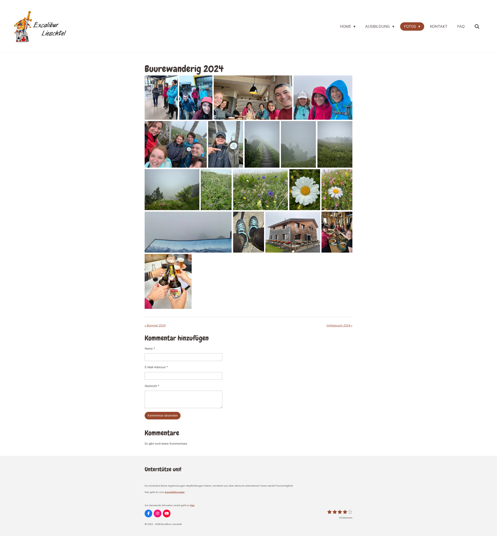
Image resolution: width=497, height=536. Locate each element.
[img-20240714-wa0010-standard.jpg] (248, 232)
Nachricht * (152, 386)
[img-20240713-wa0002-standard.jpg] (195, 97)
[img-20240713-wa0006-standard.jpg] (336, 189)
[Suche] (476, 26)
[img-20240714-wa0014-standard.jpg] (304, 189)
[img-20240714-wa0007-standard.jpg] (225, 144)
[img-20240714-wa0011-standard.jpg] (216, 189)
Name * (150, 348)
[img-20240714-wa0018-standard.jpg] (334, 144)
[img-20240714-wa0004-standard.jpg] (253, 97)
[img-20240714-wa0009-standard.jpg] (168, 281)
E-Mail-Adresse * (156, 367)
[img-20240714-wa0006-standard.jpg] (260, 189)
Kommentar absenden (163, 415)
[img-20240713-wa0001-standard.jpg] (161, 97)
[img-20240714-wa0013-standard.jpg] (262, 144)
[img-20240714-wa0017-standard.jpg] (298, 144)
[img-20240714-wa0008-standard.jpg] (176, 144)
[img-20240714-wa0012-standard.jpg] (172, 189)
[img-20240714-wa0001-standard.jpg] (188, 232)
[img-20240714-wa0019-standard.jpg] (336, 232)
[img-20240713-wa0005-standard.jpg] (292, 232)
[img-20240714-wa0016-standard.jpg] (323, 97)
